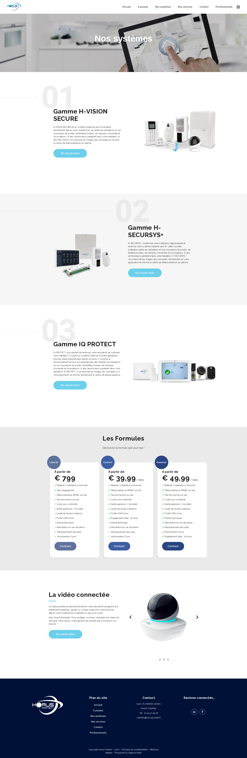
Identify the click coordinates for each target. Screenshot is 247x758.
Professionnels (98, 732)
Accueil (98, 705)
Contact (98, 727)
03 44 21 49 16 (151, 713)
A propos (98, 710)
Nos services (98, 721)
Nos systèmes (98, 716)
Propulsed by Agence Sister (128, 753)
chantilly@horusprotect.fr (149, 717)
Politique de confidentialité (134, 749)
